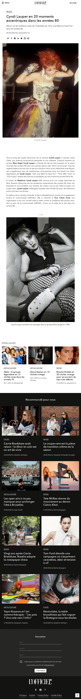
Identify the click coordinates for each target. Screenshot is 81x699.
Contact (32, 695)
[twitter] (21, 39)
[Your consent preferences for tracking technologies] (77, 695)
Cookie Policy (56, 695)
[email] (8, 39)
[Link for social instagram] (40, 690)
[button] (72, 272)
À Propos (23, 695)
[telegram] (28, 39)
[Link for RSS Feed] (45, 690)
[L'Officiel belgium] (40, 3)
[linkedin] (18, 39)
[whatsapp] (25, 39)
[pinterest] (14, 39)
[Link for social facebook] (36, 690)
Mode (9, 12)
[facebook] (11, 39)
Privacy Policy (49, 665)
